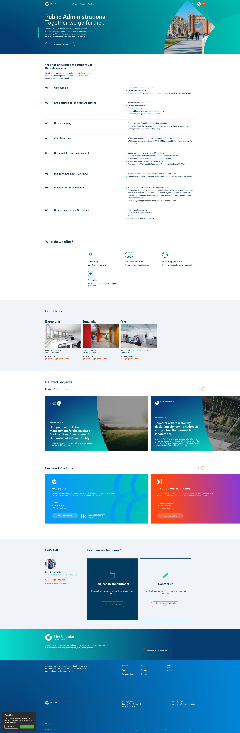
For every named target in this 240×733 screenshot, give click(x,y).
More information (65, 516)
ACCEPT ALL (26, 727)
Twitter (169, 668)
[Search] (199, 4)
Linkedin (169, 665)
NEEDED (11, 727)
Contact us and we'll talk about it (166, 604)
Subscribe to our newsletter (157, 651)
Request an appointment (112, 604)
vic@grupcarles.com (130, 359)
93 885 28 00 (127, 356)
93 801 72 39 (55, 580)
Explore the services (60, 45)
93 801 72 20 (50, 356)
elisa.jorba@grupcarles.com (55, 583)
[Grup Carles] (54, 4)
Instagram (170, 670)
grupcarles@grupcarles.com (57, 359)
